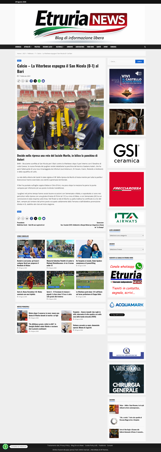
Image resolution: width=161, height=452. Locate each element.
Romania (113, 47)
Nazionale (59, 47)
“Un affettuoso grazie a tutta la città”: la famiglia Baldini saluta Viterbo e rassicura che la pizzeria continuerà (22, 328)
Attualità (27, 47)
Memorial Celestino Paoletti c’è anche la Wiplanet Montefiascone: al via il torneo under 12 (60, 263)
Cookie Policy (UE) (91, 445)
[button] (145, 47)
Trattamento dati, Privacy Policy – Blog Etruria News (65, 445)
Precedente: (30, 223)
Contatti (110, 445)
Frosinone (22, 256)
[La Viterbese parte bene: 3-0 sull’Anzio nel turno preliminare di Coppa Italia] (90, 280)
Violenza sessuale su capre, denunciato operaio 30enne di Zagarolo (66, 328)
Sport (106, 47)
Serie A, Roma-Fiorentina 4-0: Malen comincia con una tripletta (29, 293)
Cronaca (18, 47)
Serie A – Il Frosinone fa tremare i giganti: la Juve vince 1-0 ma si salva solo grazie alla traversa (59, 294)
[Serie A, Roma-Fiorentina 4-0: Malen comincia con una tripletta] (31, 280)
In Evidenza (86, 287)
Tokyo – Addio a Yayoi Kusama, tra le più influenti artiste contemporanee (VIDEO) (132, 406)
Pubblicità (102, 445)
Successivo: (82, 224)
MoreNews (95, 450)
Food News (90, 47)
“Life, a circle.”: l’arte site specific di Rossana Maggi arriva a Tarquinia (131, 418)
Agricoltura (80, 47)
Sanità (99, 47)
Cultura (112, 400)
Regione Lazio (47, 47)
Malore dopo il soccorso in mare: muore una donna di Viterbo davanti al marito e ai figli (22, 315)
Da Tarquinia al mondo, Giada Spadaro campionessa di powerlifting (89, 262)
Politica (37, 47)
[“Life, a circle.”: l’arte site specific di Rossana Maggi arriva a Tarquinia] (114, 421)
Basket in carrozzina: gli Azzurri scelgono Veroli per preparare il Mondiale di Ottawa (28, 263)
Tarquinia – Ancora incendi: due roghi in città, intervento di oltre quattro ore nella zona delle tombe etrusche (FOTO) (66, 315)
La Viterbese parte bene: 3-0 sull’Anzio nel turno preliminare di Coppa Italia (89, 293)
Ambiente (70, 47)
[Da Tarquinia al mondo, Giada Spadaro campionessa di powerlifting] (90, 249)
